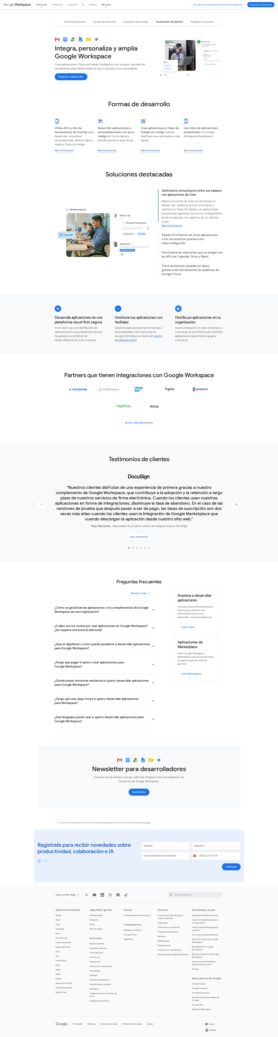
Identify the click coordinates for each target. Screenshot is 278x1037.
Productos (57, 4)
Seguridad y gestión (101, 895)
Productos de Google (132, 1009)
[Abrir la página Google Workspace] (17, 4)
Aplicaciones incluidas (68, 895)
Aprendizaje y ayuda (203, 895)
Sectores (72, 4)
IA (83, 4)
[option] (75, 22)
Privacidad (77, 1009)
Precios (92, 4)
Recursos (106, 4)
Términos (91, 1009)
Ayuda (150, 1009)
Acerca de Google (109, 1009)
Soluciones (41, 4)
